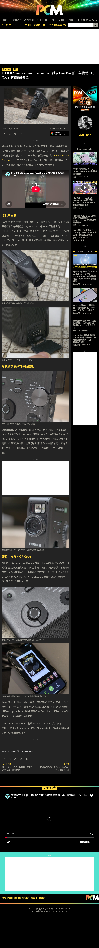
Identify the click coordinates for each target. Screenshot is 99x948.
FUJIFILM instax (29, 751)
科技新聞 (76, 284)
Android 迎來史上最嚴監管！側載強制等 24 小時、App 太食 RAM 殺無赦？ (84, 307)
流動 (74, 177)
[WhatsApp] (9, 133)
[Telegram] (15, 133)
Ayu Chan (13, 128)
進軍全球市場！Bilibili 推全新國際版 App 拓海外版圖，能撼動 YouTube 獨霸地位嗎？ (85, 324)
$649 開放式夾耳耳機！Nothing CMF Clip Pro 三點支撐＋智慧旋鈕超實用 (85, 232)
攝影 (15, 69)
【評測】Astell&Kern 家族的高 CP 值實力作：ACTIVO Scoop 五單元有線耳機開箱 (85, 219)
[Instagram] (81, 19)
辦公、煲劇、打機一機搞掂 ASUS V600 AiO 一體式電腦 (17, 768)
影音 (74, 208)
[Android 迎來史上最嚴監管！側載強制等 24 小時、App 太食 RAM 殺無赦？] (85, 295)
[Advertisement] (49, 46)
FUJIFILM (12, 751)
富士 (19, 751)
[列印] (26, 133)
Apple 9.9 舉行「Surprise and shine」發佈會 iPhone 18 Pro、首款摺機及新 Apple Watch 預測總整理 (85, 276)
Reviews (6, 69)
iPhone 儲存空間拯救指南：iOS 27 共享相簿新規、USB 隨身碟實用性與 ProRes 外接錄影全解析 (85, 338)
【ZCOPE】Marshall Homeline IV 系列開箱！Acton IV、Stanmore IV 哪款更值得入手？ (84, 201)
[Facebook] (78, 19)
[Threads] (87, 19)
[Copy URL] (20, 133)
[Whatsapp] (90, 19)
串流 (74, 330)
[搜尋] (95, 25)
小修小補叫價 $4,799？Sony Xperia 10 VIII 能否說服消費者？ (85, 171)
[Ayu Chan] (85, 123)
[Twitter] (93, 19)
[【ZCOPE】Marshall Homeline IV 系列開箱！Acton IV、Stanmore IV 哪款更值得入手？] (85, 187)
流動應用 (76, 345)
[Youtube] (84, 19)
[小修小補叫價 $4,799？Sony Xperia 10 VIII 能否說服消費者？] (85, 158)
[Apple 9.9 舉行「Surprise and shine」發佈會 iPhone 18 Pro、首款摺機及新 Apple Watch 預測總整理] (85, 261)
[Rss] (95, 19)
